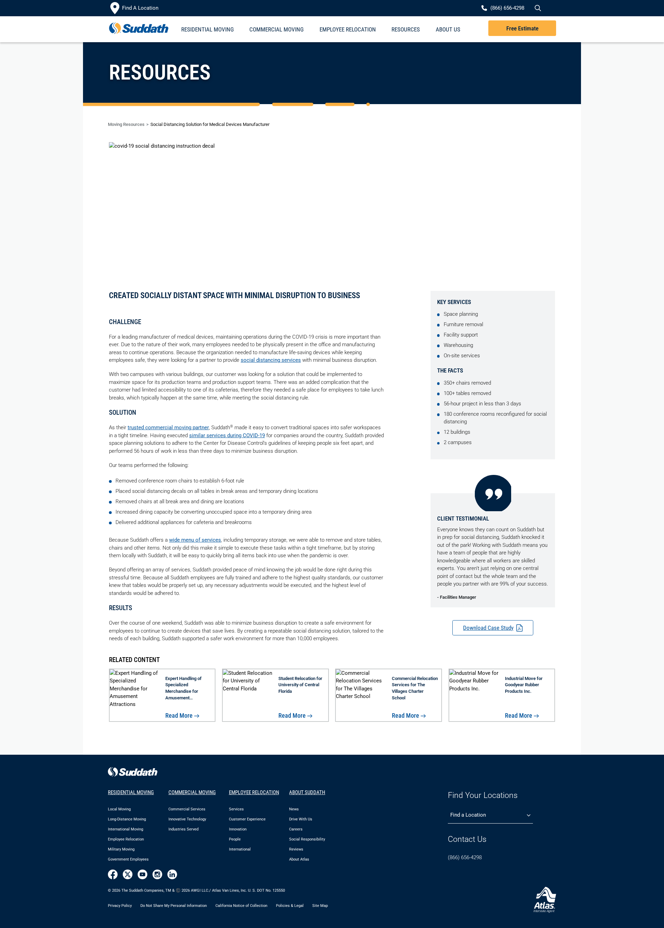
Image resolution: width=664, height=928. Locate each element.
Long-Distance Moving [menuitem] (127, 819)
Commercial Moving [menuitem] (276, 29)
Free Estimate (522, 28)
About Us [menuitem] (448, 29)
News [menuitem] (294, 809)
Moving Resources (126, 124)
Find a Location (468, 815)
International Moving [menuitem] (125, 829)
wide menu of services (195, 540)
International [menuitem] (240, 849)
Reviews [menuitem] (296, 849)
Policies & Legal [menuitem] (290, 905)
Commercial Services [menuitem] (186, 809)
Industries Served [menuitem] (183, 829)
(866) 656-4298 (465, 857)
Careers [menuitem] (296, 829)
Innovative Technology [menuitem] (187, 819)
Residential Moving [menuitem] (207, 29)
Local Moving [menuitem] (119, 809)
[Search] (537, 8)
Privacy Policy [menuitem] (120, 905)
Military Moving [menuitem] (121, 849)
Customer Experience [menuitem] (247, 819)
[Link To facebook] (113, 874)
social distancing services (271, 360)
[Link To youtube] (142, 874)
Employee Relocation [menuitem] (348, 29)
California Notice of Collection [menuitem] (241, 905)
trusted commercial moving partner (168, 427)
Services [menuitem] (236, 809)
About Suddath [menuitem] (307, 792)
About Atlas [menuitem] (299, 859)
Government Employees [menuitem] (128, 859)
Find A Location (140, 8)
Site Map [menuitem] (320, 905)
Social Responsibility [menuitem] (307, 839)
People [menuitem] (235, 839)
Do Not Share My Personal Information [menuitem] (173, 905)
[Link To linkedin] (172, 874)
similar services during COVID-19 (227, 435)
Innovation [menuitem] (238, 829)
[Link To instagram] (157, 874)
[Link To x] (127, 874)
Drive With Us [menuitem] (300, 819)
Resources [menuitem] (405, 29)
